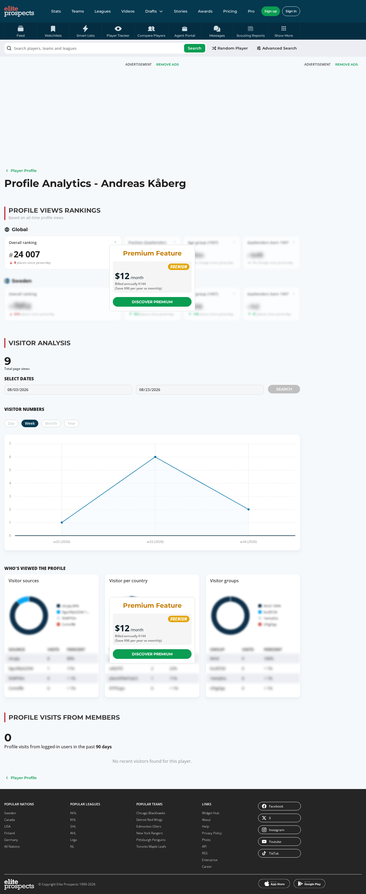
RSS (205, 853)
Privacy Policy (212, 833)
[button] (284, 31)
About (206, 819)
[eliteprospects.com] (19, 11)
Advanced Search (279, 48)
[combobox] (105, 48)
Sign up (270, 11)
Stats (56, 11)
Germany (11, 839)
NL (72, 846)
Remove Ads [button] (346, 64)
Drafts (151, 11)
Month (51, 423)
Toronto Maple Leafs (151, 846)
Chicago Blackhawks (150, 813)
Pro (251, 11)
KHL (73, 819)
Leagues (103, 11)
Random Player (233, 48)
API (204, 846)
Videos (128, 11)
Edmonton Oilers (148, 826)
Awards (205, 11)
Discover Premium (152, 301)
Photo (206, 839)
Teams (78, 11)
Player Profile (24, 170)
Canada (9, 819)
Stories (180, 11)
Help (205, 826)
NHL (73, 813)
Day (11, 423)
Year (72, 423)
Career (207, 866)
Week (30, 423)
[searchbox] (105, 48)
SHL (73, 826)
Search (194, 48)
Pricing (230, 11)
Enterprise (210, 860)
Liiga (73, 839)
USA (7, 826)
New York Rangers (149, 833)
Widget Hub (210, 813)
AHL (73, 833)
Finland (9, 833)
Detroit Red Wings (149, 819)
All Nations (12, 846)
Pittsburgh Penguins (151, 839)
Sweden (10, 813)
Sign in (291, 11)
